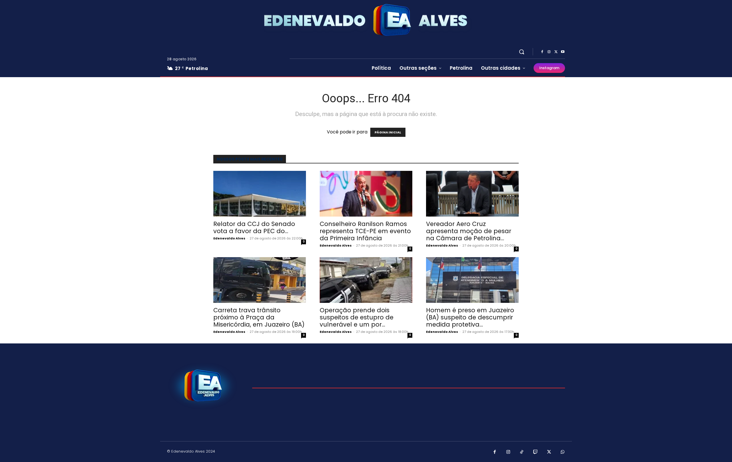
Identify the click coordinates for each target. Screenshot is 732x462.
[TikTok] (521, 452)
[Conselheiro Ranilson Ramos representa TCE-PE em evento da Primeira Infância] (366, 194)
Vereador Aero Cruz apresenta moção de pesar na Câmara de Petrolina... (468, 231)
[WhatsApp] (562, 452)
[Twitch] (535, 452)
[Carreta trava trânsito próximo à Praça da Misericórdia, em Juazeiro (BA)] (259, 280)
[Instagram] (549, 52)
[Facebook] (542, 52)
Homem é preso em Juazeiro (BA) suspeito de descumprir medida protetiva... (470, 317)
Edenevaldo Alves (229, 238)
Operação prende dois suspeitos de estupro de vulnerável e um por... (356, 317)
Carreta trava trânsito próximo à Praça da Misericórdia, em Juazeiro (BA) (259, 317)
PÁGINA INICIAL (388, 132)
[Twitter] (555, 52)
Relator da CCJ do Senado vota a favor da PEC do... (254, 227)
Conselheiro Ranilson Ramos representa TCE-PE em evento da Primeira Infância (365, 231)
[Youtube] (562, 52)
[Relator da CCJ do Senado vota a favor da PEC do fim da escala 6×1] (259, 194)
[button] (521, 52)
